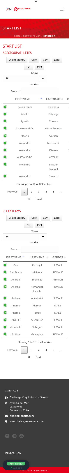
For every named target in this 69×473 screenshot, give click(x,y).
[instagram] (14, 436)
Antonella (15, 327)
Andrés (16, 312)
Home (17, 36)
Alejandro (24, 164)
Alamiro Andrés (24, 128)
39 (29, 198)
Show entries (34, 78)
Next (39, 198)
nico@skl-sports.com (22, 415)
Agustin (24, 121)
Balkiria (15, 334)
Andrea (15, 279)
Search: (15, 91)
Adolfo (24, 114)
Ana (15, 265)
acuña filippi (25, 106)
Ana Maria (16, 272)
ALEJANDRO (24, 157)
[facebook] (7, 436)
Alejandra (24, 143)
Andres (16, 305)
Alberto (25, 135)
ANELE (16, 319)
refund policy (32, 36)
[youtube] (21, 436)
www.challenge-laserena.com (27, 421)
